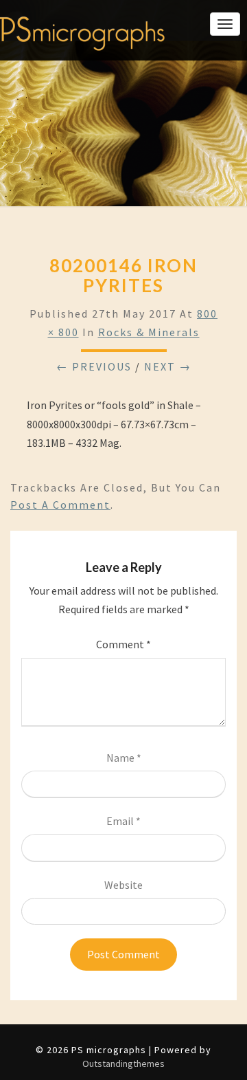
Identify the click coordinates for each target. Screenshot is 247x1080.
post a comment (60, 504)
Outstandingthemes (123, 1063)
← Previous (94, 366)
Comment (123, 644)
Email (123, 821)
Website (123, 885)
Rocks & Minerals (149, 332)
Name (123, 757)
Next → (167, 366)
